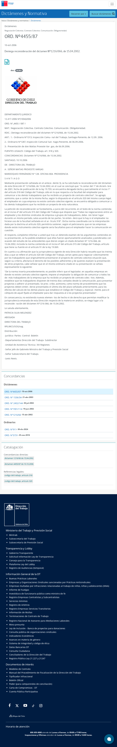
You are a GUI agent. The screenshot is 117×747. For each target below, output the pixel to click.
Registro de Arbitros (19, 604)
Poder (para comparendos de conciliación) (30, 683)
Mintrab (13, 535)
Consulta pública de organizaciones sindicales (32, 632)
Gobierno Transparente (21, 553)
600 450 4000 (36, 732)
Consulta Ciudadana (19, 651)
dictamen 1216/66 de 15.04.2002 (19, 458)
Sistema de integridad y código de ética (29, 643)
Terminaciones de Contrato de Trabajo (28, 616)
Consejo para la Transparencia (24, 560)
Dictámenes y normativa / (18, 20)
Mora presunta (16, 624)
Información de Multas (20, 612)
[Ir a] (58, 63)
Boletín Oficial (16, 680)
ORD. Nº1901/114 (13, 409)
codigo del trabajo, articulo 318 (18, 475)
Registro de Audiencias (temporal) (26, 568)
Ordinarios (9, 422)
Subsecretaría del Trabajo (22, 538)
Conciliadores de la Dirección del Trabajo (30, 654)
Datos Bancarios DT (19, 647)
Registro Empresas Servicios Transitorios (30, 608)
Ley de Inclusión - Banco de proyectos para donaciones (37, 628)
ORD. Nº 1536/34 (13, 397)
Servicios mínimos (18, 601)
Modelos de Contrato (19, 669)
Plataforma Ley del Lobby (22, 564)
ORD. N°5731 (11, 435)
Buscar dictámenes (102, 13)
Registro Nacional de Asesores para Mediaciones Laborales (39, 620)
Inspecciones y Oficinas (35, 735)
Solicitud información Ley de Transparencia (31, 556)
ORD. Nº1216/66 (13, 414)
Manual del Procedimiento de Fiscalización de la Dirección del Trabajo (45, 672)
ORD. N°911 (11, 429)
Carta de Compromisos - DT (23, 687)
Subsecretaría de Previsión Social (26, 542)
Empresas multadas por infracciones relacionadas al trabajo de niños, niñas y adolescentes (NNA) (59, 586)
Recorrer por (78, 13)
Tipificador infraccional (21, 676)
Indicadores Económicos (21, 635)
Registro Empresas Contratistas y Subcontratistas (34, 597)
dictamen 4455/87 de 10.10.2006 (19, 464)
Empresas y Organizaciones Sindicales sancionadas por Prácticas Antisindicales (49, 582)
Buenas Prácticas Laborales (23, 578)
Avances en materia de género (24, 639)
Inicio (4, 20)
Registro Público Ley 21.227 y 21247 (27, 658)
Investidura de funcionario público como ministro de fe (37, 593)
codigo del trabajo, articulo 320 (18, 481)
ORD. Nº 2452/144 (14, 403)
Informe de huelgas (19, 589)
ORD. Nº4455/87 (13, 391)
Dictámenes (36, 20)
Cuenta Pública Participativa (23, 691)
